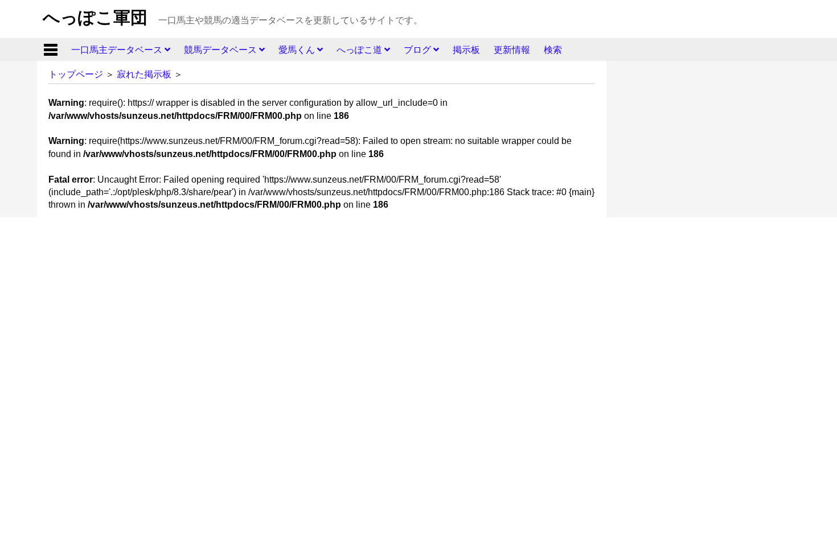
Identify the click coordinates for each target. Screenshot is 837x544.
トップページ (75, 74)
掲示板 (466, 50)
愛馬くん (297, 50)
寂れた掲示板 (144, 74)
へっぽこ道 (360, 50)
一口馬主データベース (118, 50)
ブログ (418, 50)
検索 (553, 50)
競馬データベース (221, 50)
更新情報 (512, 50)
